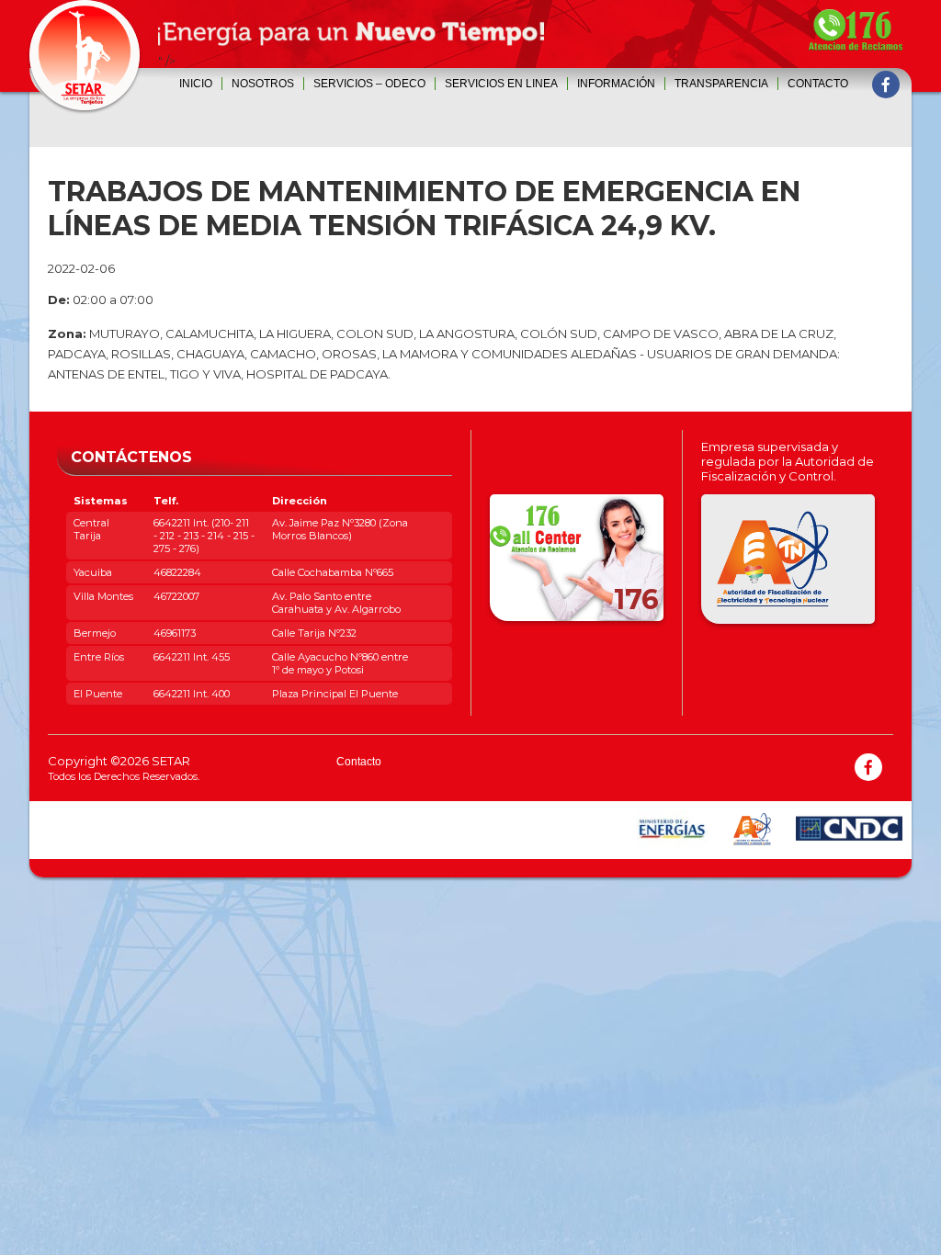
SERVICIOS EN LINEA (501, 83)
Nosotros (263, 83)
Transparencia (721, 83)
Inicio (195, 83)
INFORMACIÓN (616, 83)
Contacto (818, 83)
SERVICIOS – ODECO (369, 83)
